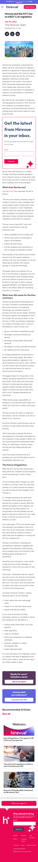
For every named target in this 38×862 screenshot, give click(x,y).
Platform (15, 839)
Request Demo (30, 7)
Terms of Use (16, 845)
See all (6, 713)
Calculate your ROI (19, 700)
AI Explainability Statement (19, 848)
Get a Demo (23, 835)
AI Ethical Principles (31, 845)
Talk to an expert (19, 682)
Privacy (23, 845)
